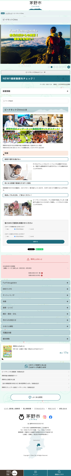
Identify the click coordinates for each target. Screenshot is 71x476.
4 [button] (57, 67)
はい (8, 229)
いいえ (32, 229)
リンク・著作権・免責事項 (12, 408)
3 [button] (54, 67)
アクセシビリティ (39, 408)
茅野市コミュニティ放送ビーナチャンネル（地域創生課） (19, 387)
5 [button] (60, 67)
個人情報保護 (27, 408)
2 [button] (52, 67)
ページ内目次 (9, 101)
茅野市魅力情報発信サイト (9, 375)
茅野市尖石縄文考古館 (8, 379)
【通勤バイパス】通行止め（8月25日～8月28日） (17, 268)
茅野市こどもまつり (19, 346)
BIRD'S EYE (7, 289)
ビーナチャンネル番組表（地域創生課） (13, 371)
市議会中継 (7, 332)
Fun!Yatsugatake (10, 283)
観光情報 (6, 339)
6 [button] (63, 67)
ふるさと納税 (8, 326)
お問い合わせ (63, 408)
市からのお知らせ (9, 320)
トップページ (9, 13)
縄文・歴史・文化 (9, 314)
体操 (4, 301)
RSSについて (52, 408)
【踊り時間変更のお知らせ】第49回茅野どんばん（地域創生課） (21, 383)
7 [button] (65, 67)
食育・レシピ (8, 307)
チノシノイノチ (9, 295)
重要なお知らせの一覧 (34, 273)
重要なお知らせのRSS (34, 275)
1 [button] (49, 67)
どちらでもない (20, 229)
